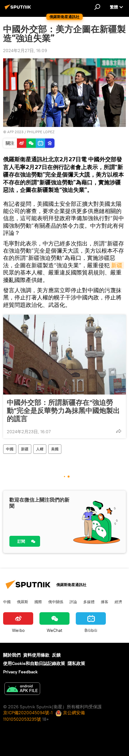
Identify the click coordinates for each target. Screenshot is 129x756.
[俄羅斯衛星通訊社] (18, 9)
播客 (104, 601)
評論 (73, 601)
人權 (40, 449)
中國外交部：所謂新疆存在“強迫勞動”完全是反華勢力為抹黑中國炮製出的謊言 (63, 410)
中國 (9, 449)
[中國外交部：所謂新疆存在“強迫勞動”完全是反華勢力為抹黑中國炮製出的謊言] (64, 355)
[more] (118, 431)
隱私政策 (76, 663)
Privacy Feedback (20, 672)
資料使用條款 (36, 655)
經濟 (118, 601)
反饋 (56, 655)
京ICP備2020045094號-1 (28, 712)
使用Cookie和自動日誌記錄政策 (34, 663)
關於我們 (12, 655)
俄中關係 (55, 601)
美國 (55, 449)
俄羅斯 (22, 601)
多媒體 (89, 601)
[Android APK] (22, 689)
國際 (38, 601)
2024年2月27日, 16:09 (25, 50)
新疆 (116, 265)
